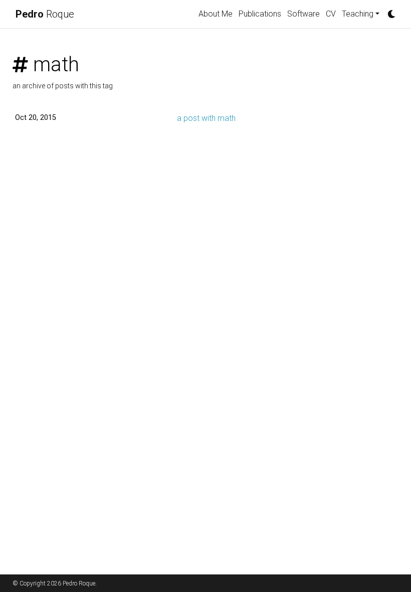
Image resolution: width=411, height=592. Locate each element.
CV (331, 14)
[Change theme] (388, 11)
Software (303, 14)
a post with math (206, 118)
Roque (45, 14)
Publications (260, 14)
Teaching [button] (357, 14)
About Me (215, 14)
